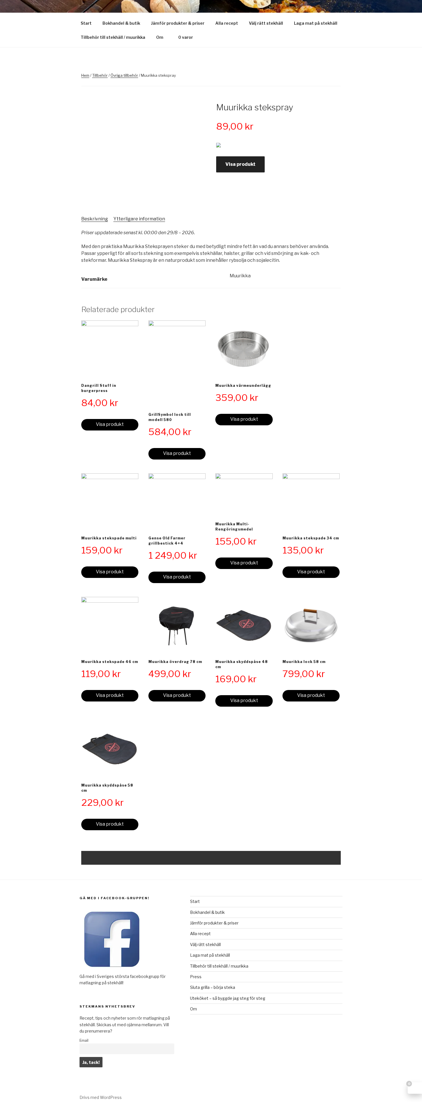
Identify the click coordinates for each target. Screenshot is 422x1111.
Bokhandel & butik (121, 23)
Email (84, 1040)
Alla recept (226, 23)
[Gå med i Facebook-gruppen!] (112, 970)
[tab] (94, 219)
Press (196, 976)
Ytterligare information (139, 219)
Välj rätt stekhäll (266, 23)
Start (86, 23)
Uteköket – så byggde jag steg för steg (227, 998)
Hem (85, 75)
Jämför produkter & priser (177, 23)
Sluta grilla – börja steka (212, 987)
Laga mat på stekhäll (315, 23)
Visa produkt (240, 164)
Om (159, 37)
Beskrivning (94, 219)
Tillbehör (100, 75)
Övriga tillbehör (124, 75)
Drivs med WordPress (101, 1097)
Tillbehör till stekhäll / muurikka (113, 37)
